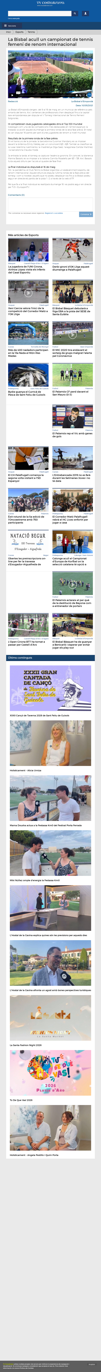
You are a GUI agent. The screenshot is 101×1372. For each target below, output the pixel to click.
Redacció (13, 101)
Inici (8, 32)
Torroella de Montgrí (40, 347)
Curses (11, 347)
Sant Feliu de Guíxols (40, 389)
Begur (46, 555)
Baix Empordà (86, 347)
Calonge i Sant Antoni (83, 555)
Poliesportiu (13, 389)
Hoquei (55, 264)
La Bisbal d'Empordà (82, 101)
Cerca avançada (14, 18)
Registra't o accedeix (54, 213)
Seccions (12, 26)
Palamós (89, 388)
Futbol (55, 347)
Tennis (31, 32)
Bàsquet (11, 263)
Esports (19, 32)
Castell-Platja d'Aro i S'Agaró (36, 263)
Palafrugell (88, 264)
